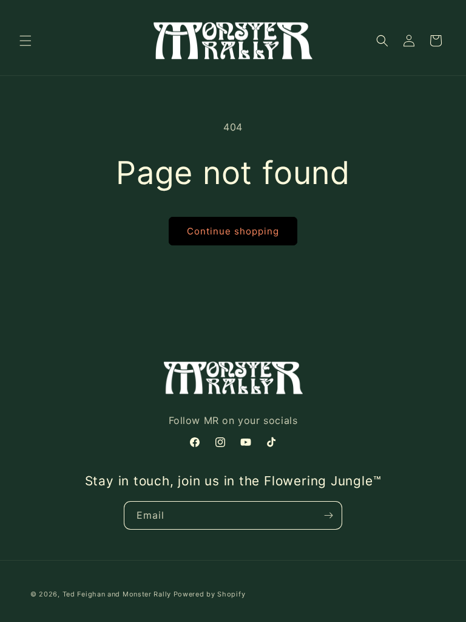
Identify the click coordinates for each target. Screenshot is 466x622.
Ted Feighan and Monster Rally (116, 594)
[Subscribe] (328, 515)
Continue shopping (233, 231)
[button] (25, 40)
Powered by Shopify (210, 594)
